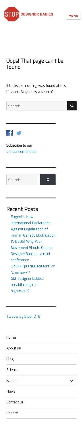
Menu (73, 15)
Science (12, 370)
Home (11, 337)
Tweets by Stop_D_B (23, 316)
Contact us (14, 402)
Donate (12, 413)
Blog (10, 359)
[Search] (48, 179)
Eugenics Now (22, 217)
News (10, 391)
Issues (11, 380)
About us (13, 348)
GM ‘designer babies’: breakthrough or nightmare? (27, 284)
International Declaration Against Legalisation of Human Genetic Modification (33, 229)
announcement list (21, 151)
